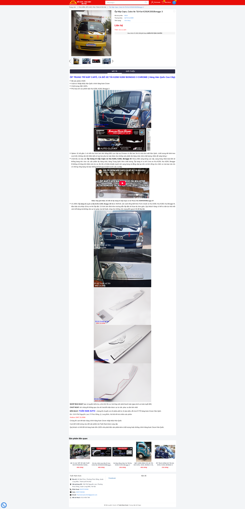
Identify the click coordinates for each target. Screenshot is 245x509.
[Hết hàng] (113, 452)
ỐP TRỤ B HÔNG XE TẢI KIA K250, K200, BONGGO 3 (165, 464)
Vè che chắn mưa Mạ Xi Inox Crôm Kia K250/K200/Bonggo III (101, 464)
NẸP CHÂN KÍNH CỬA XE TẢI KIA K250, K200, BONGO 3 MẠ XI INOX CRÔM (144, 464)
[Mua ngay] (71, 452)
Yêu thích (167, 2)
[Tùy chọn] (92, 452)
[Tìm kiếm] (146, 2)
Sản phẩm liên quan (78, 438)
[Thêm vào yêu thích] (174, 11)
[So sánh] (89, 452)
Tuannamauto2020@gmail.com (87, 495)
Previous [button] (69, 61)
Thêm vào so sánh (120, 30)
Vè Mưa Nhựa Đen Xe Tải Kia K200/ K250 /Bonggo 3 (122, 464)
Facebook (112, 478)
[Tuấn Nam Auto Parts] (80, 2)
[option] (91, 33)
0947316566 (84, 489)
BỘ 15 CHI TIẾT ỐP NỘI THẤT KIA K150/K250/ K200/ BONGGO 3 (80, 464)
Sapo (139, 505)
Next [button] (112, 61)
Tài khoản (157, 2)
